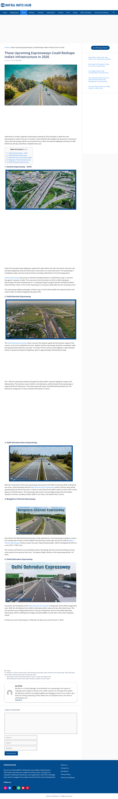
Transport (41, 12)
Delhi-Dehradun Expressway (38, 606)
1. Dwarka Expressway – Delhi (17, 153)
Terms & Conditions (68, 777)
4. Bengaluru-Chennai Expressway (18, 160)
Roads (24, 12)
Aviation (60, 12)
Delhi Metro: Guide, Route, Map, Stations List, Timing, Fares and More (99, 58)
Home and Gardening (101, 12)
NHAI (34, 675)
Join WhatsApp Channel (100, 48)
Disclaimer (64, 771)
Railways (31, 12)
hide (25, 149)
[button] (113, 12)
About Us (64, 765)
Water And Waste (85, 12)
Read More (18, 700)
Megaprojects (14, 12)
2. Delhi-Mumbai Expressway (16, 155)
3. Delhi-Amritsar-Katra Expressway (19, 157)
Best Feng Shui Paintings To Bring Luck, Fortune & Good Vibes (98, 65)
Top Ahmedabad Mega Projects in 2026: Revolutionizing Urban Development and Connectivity (98, 79)
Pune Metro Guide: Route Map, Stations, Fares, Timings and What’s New (29, 677)
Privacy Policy (66, 774)
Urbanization (51, 12)
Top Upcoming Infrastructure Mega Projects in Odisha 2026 (99, 87)
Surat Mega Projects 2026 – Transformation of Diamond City (98, 72)
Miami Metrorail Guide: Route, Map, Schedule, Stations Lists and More (28, 679)
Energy (75, 12)
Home (5, 12)
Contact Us (65, 768)
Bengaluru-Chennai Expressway (16, 672)
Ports (68, 12)
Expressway (28, 675)
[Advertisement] (59, 29)
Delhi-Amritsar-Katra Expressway (42, 487)
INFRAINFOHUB (10, 765)
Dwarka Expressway (12, 278)
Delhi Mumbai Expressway (35, 672)
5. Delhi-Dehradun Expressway (17, 162)
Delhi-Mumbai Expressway (17, 343)
